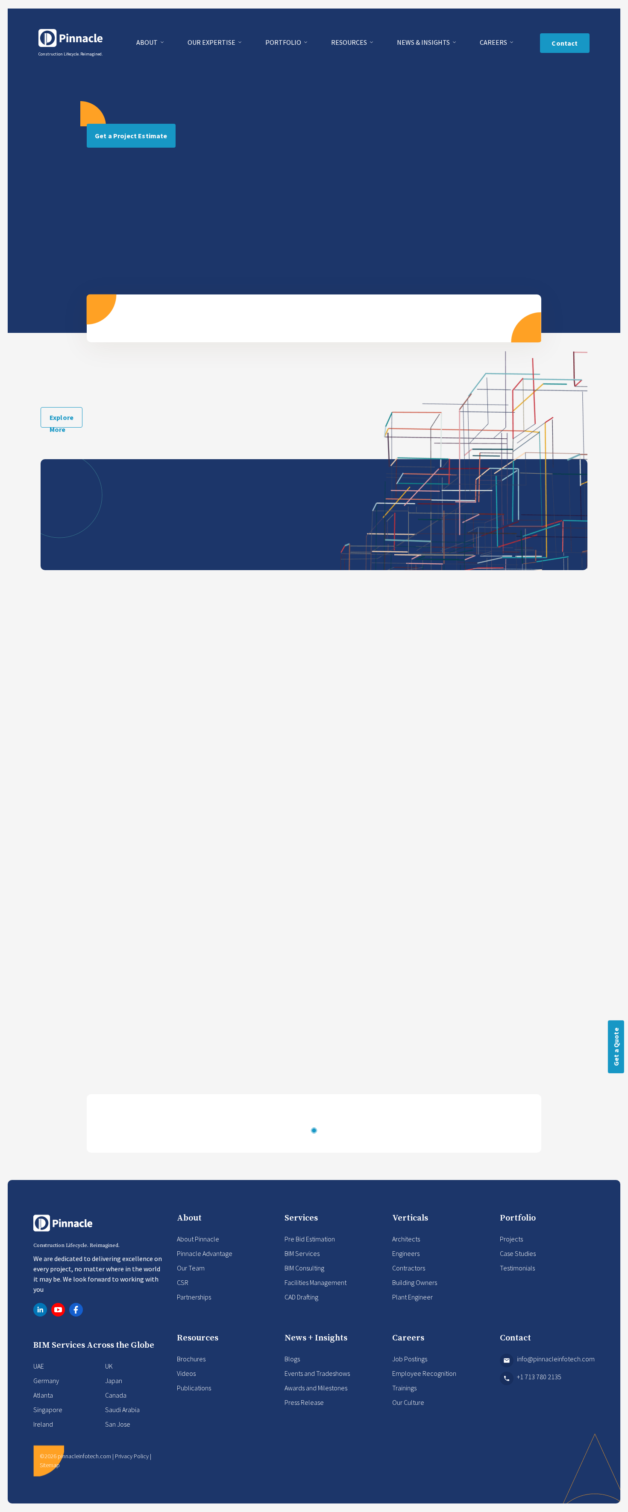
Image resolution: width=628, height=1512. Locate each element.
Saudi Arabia (122, 1409)
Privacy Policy (132, 1456)
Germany (46, 1380)
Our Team (191, 1268)
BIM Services (302, 1253)
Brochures (191, 1359)
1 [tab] (314, 1130)
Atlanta (43, 1395)
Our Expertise (212, 42)
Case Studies (518, 1253)
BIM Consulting (304, 1268)
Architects (406, 1239)
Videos (186, 1373)
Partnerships (194, 1297)
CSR (182, 1282)
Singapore (47, 1409)
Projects (511, 1239)
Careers (494, 42)
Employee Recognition (424, 1373)
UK (109, 1366)
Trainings (404, 1388)
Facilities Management (315, 1282)
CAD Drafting (301, 1297)
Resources (349, 42)
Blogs (292, 1359)
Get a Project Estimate (131, 135)
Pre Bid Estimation (310, 1239)
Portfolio (283, 42)
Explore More (61, 420)
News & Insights (424, 42)
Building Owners (414, 1282)
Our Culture (408, 1402)
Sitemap (50, 1465)
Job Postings (409, 1359)
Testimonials (517, 1268)
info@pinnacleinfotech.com (556, 1359)
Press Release (304, 1402)
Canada (115, 1395)
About (147, 42)
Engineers (406, 1253)
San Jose (117, 1424)
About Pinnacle (198, 1239)
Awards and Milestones (316, 1388)
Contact (565, 43)
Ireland (43, 1424)
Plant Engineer (412, 1297)
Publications (194, 1388)
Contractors (408, 1268)
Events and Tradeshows (317, 1373)
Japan (113, 1380)
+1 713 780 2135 (539, 1376)
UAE (38, 1366)
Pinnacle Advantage (204, 1253)
